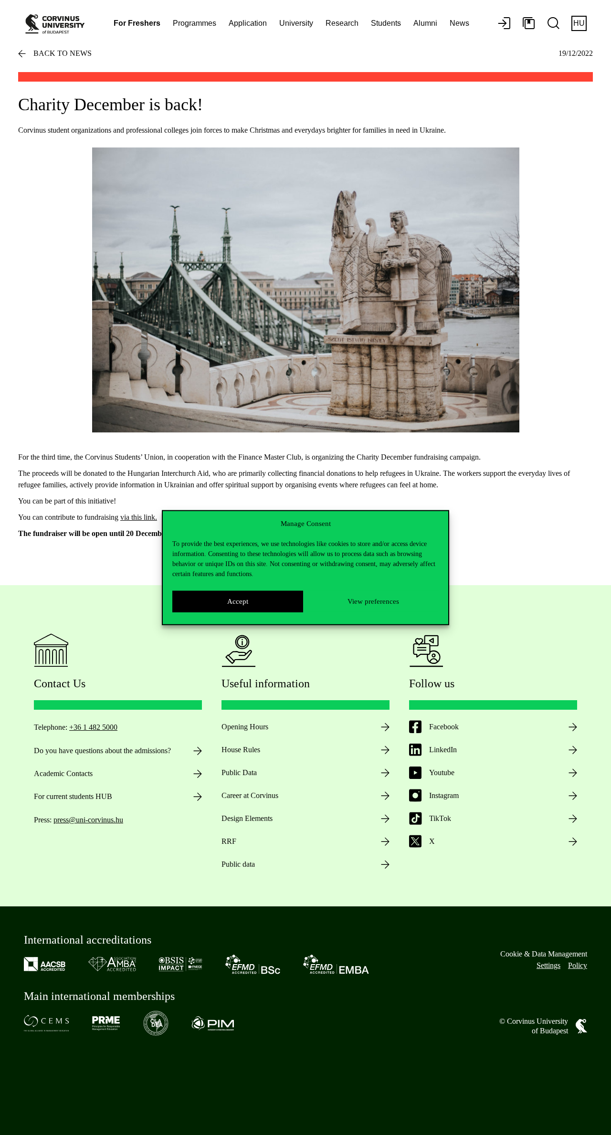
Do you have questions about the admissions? (102, 750)
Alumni (425, 23)
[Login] (504, 24)
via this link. (138, 517)
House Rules (240, 750)
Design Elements (247, 818)
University (296, 23)
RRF (228, 841)
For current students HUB (73, 796)
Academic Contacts (63, 773)
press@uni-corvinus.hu (88, 820)
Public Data (239, 772)
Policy (577, 965)
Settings (548, 965)
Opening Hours (244, 727)
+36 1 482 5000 (93, 727)
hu (579, 23)
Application (248, 23)
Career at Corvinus (249, 795)
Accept (237, 601)
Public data (238, 864)
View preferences (373, 601)
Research (342, 23)
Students (386, 23)
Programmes (194, 23)
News (459, 23)
